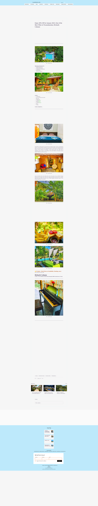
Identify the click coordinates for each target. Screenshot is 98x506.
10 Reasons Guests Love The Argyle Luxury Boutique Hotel (48, 410)
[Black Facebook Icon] (48, 482)
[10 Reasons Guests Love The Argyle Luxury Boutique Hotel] (49, 405)
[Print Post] (42, 395)
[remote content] (49, 35)
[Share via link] (40, 395)
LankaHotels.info (36, 2)
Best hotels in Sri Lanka (41, 392)
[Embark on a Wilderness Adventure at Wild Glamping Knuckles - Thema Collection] (61, 405)
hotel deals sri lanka (48, 392)
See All (66, 400)
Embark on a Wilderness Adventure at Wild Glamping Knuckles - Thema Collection (61, 410)
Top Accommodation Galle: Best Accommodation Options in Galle (36, 410)
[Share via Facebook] (35, 395)
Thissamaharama (54, 392)
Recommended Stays (49, 467)
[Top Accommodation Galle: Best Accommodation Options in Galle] (36, 405)
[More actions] (62, 20)
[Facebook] (64, 2)
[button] (57, 4)
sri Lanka (36, 392)
